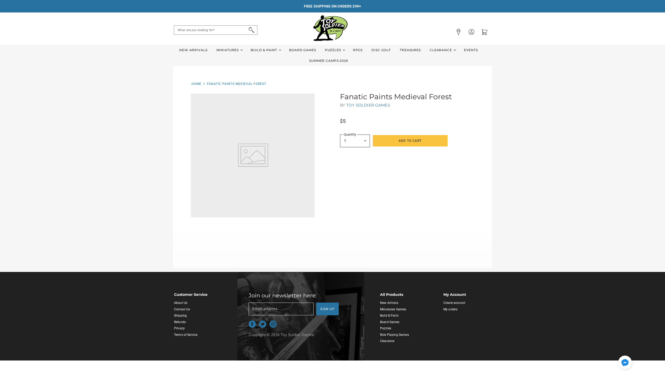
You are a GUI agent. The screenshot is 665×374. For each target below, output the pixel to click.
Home (196, 84)
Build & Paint (264, 50)
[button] (625, 363)
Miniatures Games (393, 309)
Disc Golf (381, 50)
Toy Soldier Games (368, 105)
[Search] (250, 30)
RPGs (358, 50)
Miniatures (228, 50)
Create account (454, 303)
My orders (450, 309)
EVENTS (471, 50)
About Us (180, 303)
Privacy (179, 328)
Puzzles (333, 50)
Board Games (302, 50)
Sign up (327, 309)
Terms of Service (185, 335)
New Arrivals (193, 50)
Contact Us (182, 309)
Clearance (441, 50)
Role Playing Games (394, 335)
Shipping (180, 315)
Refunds (180, 322)
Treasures (410, 50)
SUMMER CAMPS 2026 (328, 61)
